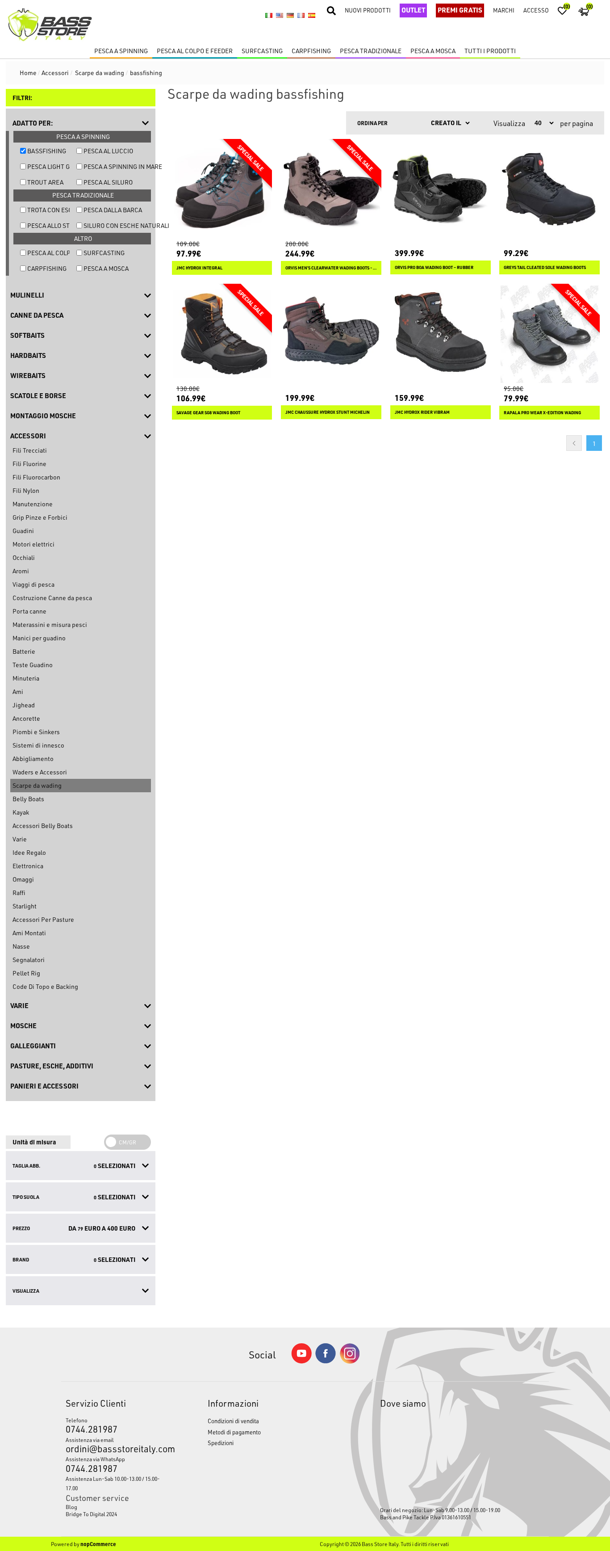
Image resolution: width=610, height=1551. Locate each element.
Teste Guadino (33, 664)
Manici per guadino (39, 638)
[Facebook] (325, 1361)
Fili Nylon (26, 490)
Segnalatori (29, 959)
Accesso (536, 10)
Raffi (19, 892)
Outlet (413, 9)
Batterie (24, 651)
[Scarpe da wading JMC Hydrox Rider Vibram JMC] (440, 334)
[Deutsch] (290, 15)
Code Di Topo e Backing (45, 986)
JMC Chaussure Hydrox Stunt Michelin (327, 412)
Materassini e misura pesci (50, 624)
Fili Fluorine (29, 463)
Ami (18, 691)
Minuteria (26, 678)
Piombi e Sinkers (36, 731)
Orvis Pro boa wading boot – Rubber (434, 267)
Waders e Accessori (40, 772)
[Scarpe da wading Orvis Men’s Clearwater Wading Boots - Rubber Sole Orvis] (331, 189)
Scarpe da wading (37, 785)
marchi (503, 10)
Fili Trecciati (30, 450)
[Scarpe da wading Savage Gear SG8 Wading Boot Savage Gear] (222, 334)
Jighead (24, 705)
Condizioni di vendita (233, 1421)
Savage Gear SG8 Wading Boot (208, 412)
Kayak (21, 812)
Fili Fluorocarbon (36, 477)
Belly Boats (28, 798)
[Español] (311, 15)
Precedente (574, 443)
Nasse (21, 946)
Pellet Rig (26, 973)
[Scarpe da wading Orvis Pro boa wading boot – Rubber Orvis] (440, 189)
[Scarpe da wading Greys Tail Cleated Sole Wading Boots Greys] (549, 189)
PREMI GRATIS (460, 9)
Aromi (21, 571)
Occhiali (24, 557)
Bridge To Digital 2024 (91, 1513)
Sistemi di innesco (38, 745)
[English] (279, 15)
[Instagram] (349, 1361)
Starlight (25, 906)
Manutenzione (33, 504)
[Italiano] (268, 15)
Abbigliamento (33, 758)
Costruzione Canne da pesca (52, 597)
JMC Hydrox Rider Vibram (422, 412)
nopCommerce (98, 1543)
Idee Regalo (29, 852)
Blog (71, 1506)
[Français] (301, 15)
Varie (20, 839)
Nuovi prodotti (368, 10)
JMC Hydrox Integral (199, 267)
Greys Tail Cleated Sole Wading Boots (545, 267)
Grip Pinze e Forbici (40, 517)
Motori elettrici (33, 544)
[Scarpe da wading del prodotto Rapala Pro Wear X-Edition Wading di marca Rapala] (549, 334)
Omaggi (23, 879)
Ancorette (26, 718)
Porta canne (29, 611)
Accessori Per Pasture (43, 919)
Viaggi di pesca (33, 584)
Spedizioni (221, 1442)
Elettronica (28, 866)
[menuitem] (118, 1506)
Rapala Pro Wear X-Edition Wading (542, 412)
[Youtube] (301, 1361)
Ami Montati (29, 933)
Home (28, 72)
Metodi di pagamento (234, 1432)
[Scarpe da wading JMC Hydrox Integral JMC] (222, 189)
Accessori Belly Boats (43, 825)
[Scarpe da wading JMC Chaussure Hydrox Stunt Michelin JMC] (331, 334)
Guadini (23, 530)
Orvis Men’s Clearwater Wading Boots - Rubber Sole (331, 267)
